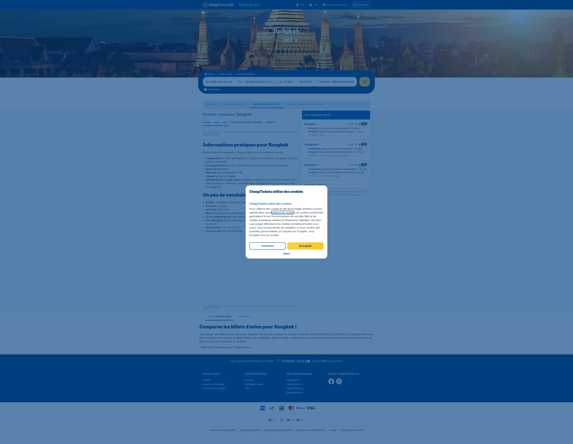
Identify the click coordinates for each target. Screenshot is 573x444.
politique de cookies (283, 212)
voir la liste (256, 223)
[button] (286, 253)
